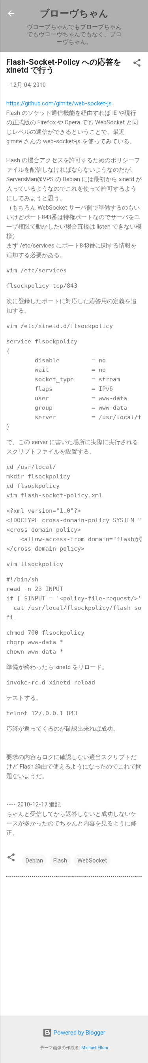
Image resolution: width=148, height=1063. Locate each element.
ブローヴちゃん (74, 13)
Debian (34, 860)
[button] (137, 64)
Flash (60, 860)
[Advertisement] (74, 947)
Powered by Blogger (78, 1032)
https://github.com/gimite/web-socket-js (59, 103)
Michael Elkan (94, 1047)
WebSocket (92, 860)
